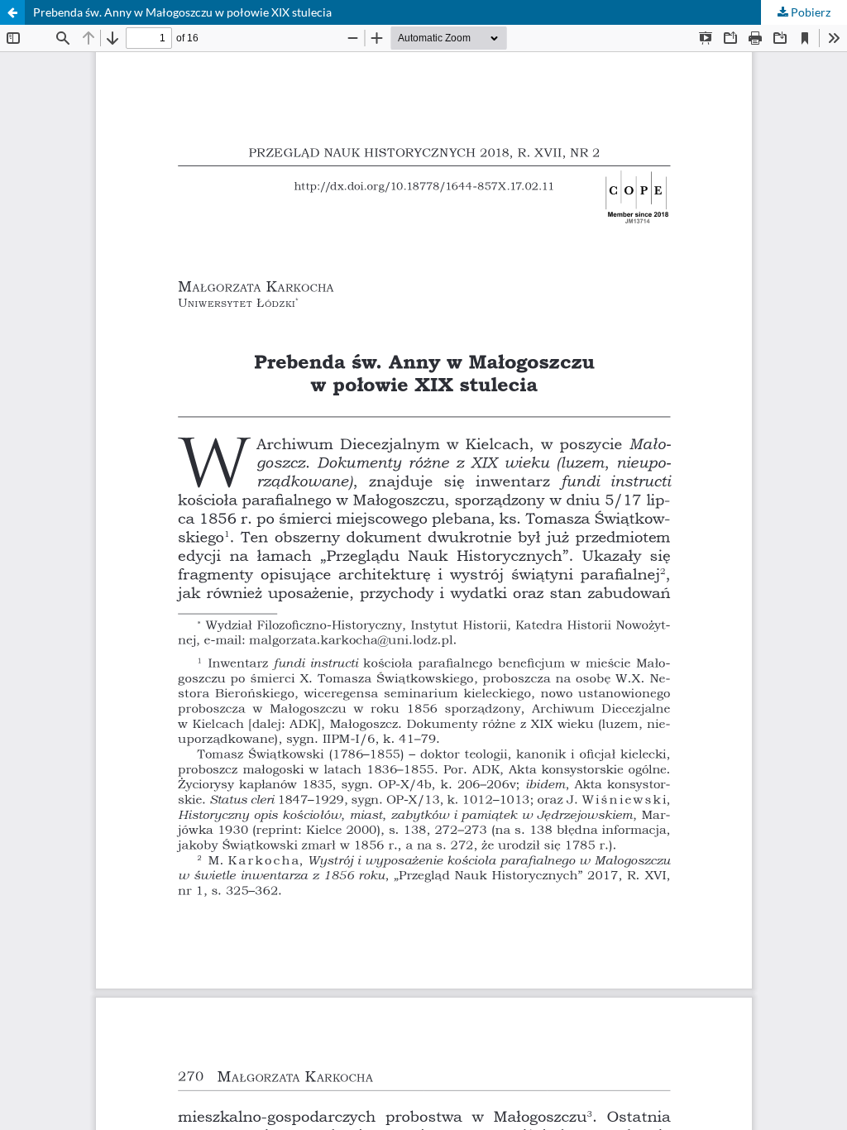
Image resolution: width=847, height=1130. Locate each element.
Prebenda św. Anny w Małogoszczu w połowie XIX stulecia (182, 12)
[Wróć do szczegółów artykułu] (12, 12)
